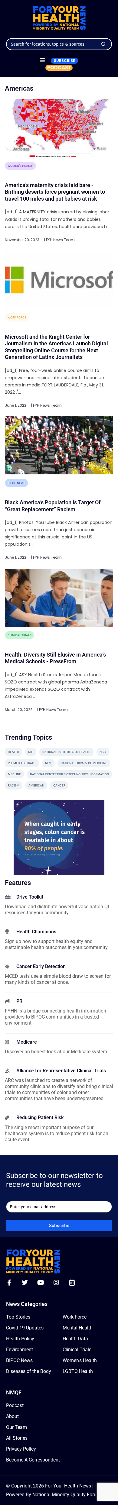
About (12, 1416)
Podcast (15, 1405)
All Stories (17, 1438)
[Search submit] (103, 44)
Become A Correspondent (33, 1460)
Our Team (16, 1427)
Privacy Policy (21, 1449)
